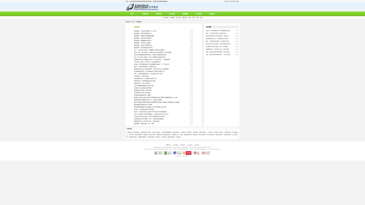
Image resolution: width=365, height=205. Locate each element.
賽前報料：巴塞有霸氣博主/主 (143, 33)
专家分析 (159, 14)
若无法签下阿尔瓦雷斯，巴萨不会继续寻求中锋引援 (149, 116)
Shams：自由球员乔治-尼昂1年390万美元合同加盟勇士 (150, 111)
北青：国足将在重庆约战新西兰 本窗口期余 (218, 52)
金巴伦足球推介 (156, 132)
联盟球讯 (174, 134)
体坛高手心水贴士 (218, 132)
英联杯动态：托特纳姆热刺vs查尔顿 (144, 81)
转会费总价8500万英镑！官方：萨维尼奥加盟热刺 (149, 119)
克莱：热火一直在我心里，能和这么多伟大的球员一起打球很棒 (152, 52)
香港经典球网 (138, 134)
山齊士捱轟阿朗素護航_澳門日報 (143, 85)
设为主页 (226, 1)
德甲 (197, 17)
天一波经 (180, 134)
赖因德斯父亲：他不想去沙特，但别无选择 (146, 121)
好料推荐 (165, 17)
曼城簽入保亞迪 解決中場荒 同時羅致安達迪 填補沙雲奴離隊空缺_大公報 (155, 97)
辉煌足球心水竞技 (146, 132)
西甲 (193, 17)
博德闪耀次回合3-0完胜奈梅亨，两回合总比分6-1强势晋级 (151, 69)
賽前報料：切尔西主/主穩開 (142, 43)
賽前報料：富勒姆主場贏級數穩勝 (144, 36)
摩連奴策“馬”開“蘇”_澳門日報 (142, 90)
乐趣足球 (183, 132)
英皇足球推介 (176, 132)
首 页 (132, 14)
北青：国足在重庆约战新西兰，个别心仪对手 (218, 54)
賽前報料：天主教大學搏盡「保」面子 (145, 31)
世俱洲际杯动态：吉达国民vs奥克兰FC (145, 78)
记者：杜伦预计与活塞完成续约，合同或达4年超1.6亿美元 (151, 114)
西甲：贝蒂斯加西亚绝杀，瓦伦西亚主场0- (217, 41)
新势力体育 (152, 134)
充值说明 (182, 145)
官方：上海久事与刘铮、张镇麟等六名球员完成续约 (149, 50)
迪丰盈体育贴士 (166, 134)
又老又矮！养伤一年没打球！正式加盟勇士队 (147, 62)
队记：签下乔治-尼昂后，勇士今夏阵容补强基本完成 (149, 57)
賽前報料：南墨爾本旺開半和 (142, 40)
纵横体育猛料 (142, 137)
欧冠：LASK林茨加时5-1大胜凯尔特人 (145, 66)
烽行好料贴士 (136, 132)
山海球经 (195, 132)
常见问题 (196, 145)
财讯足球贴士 (219, 134)
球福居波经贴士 (133, 137)
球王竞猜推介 (210, 134)
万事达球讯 (227, 132)
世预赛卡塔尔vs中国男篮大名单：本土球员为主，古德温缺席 (152, 59)
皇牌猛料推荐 (171, 137)
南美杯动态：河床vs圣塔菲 (142, 83)
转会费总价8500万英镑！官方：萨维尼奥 (217, 46)
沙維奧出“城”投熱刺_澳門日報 (143, 88)
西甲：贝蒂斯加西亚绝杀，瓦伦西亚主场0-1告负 (148, 74)
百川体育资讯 (150, 137)
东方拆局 (199, 14)
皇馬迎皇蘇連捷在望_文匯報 (142, 95)
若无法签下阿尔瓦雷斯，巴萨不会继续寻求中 (218, 44)
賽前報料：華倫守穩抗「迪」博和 (144, 123)
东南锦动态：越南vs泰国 (141, 76)
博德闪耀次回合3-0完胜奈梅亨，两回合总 (217, 36)
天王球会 (131, 134)
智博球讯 (158, 134)
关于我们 (189, 145)
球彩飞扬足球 (202, 134)
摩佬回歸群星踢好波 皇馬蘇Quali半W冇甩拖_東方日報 (150, 107)
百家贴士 (212, 14)
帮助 (237, 1)
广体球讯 (129, 132)
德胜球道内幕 (188, 134)
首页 (133, 21)
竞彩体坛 (189, 132)
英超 (190, 17)
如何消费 (175, 145)
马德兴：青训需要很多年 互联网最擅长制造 (218, 30)
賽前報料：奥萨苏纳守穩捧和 (142, 38)
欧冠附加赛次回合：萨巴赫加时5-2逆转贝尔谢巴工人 (149, 71)
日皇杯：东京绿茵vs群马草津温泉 (144, 109)
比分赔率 (172, 14)
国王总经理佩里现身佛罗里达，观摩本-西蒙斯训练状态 (150, 55)
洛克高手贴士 (227, 134)
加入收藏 (232, 1)
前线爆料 (185, 14)
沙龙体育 (163, 137)
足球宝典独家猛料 (166, 132)
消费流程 (168, 145)
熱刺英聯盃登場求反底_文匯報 (143, 104)
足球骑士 (157, 137)
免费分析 (145, 14)
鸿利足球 (195, 134)
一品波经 (209, 132)
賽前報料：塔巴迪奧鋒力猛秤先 (143, 47)
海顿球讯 (145, 134)
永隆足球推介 (202, 132)
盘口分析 (178, 17)
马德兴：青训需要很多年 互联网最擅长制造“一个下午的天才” (152, 64)
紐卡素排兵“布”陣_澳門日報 (142, 92)
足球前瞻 (172, 17)
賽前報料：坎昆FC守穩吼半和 (143, 45)
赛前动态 (184, 17)
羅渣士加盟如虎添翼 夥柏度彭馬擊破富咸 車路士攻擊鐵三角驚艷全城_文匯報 (156, 102)
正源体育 (178, 137)
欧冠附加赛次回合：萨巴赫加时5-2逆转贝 (217, 38)
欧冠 (201, 17)
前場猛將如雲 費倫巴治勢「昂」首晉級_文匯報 (148, 100)
